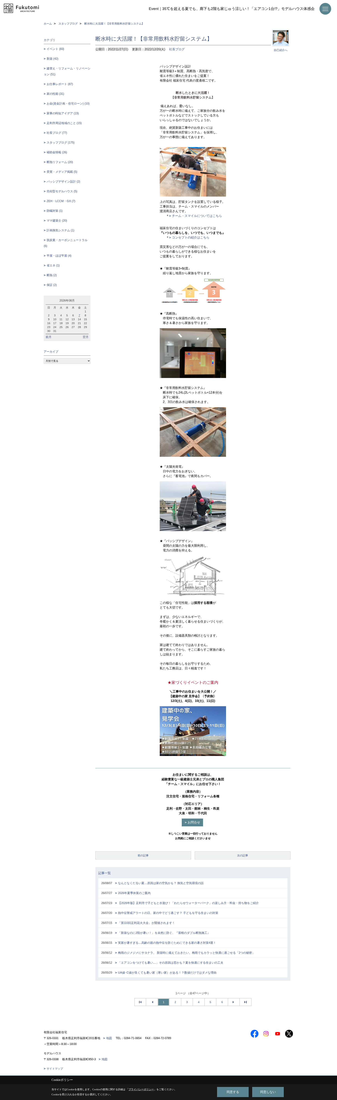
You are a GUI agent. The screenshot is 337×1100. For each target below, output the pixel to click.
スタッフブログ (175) (60, 142)
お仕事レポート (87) (60, 84)
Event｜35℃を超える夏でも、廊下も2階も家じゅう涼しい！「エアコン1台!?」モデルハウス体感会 (232, 9)
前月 (48, 337)
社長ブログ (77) (57, 132)
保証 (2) (52, 285)
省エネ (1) (53, 265)
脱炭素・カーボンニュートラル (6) (66, 243)
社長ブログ (177, 49)
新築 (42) (52, 58)
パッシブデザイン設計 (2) (63, 181)
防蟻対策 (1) (55, 210)
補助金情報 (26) (57, 152)
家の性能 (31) (55, 93)
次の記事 (242, 855)
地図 (109, 1038)
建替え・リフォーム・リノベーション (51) (67, 71)
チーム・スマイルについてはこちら (197, 215)
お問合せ (194, 822)
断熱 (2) (52, 275)
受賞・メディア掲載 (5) (62, 171)
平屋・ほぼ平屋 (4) (59, 255)
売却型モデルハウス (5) (62, 191)
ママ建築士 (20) (57, 220)
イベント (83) (55, 49)
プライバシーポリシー (141, 1089)
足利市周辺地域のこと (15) (64, 123)
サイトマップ (55, 1068)
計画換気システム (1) (60, 230)
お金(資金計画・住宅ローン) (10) (68, 103)
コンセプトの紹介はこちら (190, 237)
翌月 (86, 337)
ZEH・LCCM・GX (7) (61, 201)
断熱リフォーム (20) (60, 162)
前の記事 (143, 855)
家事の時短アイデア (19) (63, 113)
